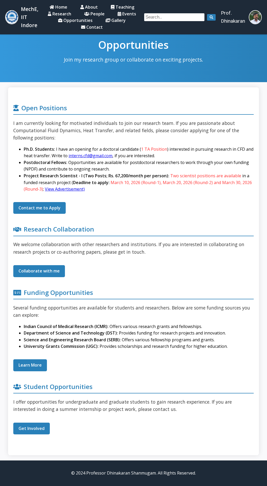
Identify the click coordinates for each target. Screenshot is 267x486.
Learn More (30, 365)
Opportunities (77, 20)
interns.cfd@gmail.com (90, 156)
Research (61, 14)
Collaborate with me (39, 271)
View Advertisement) (65, 189)
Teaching (124, 7)
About (91, 7)
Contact (94, 27)
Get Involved (32, 428)
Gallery (118, 20)
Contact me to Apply (39, 208)
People (97, 14)
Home (60, 7)
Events (128, 14)
